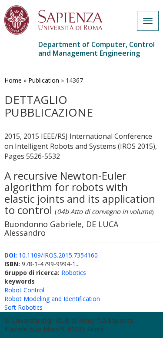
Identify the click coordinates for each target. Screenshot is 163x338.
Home (13, 80)
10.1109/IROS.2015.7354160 (51, 255)
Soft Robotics (23, 307)
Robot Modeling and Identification (52, 298)
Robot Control (24, 290)
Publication (43, 80)
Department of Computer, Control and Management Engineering (96, 49)
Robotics (73, 272)
